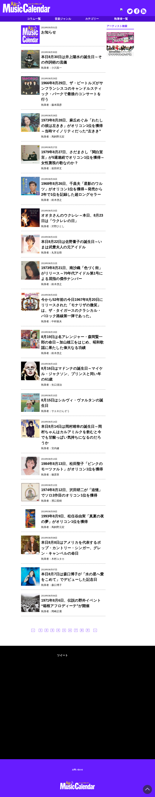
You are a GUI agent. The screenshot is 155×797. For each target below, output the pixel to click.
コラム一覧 (34, 18)
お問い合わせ (77, 770)
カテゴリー (92, 18)
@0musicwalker (62, 666)
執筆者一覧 (121, 18)
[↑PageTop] (147, 793)
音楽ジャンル (63, 18)
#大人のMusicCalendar (16, 655)
